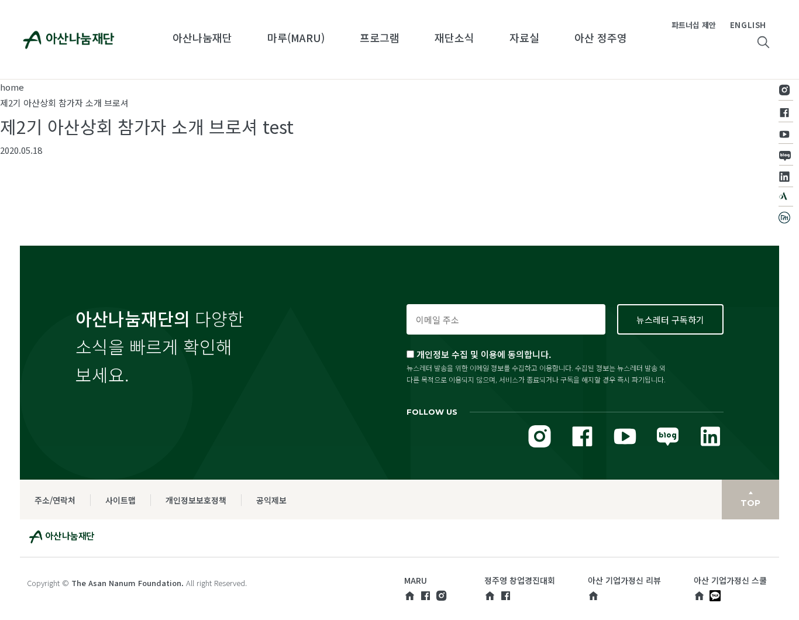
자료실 (524, 37)
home (12, 87)
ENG (739, 24)
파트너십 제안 (693, 24)
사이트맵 (120, 500)
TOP (750, 503)
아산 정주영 (600, 37)
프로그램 (379, 37)
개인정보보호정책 (196, 500)
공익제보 (271, 500)
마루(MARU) (296, 37)
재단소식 (454, 37)
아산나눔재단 (202, 37)
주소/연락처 (55, 500)
